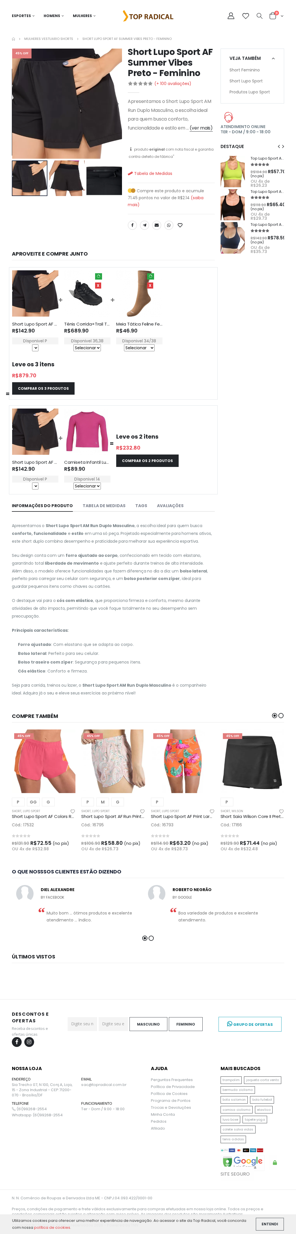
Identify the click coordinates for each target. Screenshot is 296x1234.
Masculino (148, 1024)
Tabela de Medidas (152, 173)
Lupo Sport (31, 811)
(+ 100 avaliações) (172, 83)
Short (16, 811)
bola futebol (262, 1099)
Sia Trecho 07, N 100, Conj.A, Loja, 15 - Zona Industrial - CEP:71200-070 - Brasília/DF (42, 1090)
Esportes (21, 15)
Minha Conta (163, 1114)
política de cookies (52, 1227)
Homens (52, 15)
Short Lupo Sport (246, 81)
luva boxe (230, 1119)
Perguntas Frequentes (172, 1079)
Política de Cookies (169, 1093)
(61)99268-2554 (31, 1109)
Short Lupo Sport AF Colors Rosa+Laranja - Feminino (66, 816)
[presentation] (16, 103)
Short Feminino (245, 70)
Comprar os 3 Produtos (43, 388)
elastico (264, 1109)
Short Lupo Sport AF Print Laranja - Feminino (196, 816)
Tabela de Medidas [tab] (104, 506)
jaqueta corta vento (262, 1080)
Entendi (270, 1224)
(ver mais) (201, 128)
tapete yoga (255, 1119)
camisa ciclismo (236, 1109)
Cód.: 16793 (162, 825)
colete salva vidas (238, 1129)
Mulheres (82, 15)
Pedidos (158, 1121)
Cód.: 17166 (231, 825)
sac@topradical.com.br (103, 1084)
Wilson (237, 811)
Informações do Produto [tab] (42, 506)
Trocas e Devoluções (171, 1107)
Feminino (185, 1024)
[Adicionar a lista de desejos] (180, 225)
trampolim (231, 1080)
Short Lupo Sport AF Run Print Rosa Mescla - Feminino (136, 816)
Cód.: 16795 (92, 825)
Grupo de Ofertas (252, 1024)
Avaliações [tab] (170, 506)
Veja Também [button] (245, 58)
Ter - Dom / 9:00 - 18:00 (103, 1109)
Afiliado (158, 1128)
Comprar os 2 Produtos (147, 460)
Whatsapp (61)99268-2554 (37, 1115)
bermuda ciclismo (238, 1089)
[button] (259, 16)
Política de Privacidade (173, 1086)
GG (33, 802)
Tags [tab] (141, 506)
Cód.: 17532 (23, 825)
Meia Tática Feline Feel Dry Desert (151, 324)
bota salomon (234, 1099)
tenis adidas (233, 1139)
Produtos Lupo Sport (250, 92)
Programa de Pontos (170, 1100)
